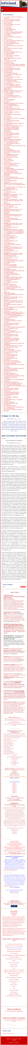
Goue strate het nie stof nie (14, 981)
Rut (14, 988)
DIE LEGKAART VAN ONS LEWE (14, 800)
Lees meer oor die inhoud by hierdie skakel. (13, 661)
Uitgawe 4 (14, 787)
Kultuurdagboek (17, 443)
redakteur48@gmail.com (14, 775)
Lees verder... (14, 906)
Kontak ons (11, 1042)
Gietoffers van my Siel (14, 893)
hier (24, 609)
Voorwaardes (16, 1042)
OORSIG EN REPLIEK (14, 778)
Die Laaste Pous (14, 984)
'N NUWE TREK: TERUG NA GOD (17, 853)
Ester (14, 968)
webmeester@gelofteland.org (14, 722)
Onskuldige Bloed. (18, 687)
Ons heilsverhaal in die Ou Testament (14, 959)
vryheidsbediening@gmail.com (10, 870)
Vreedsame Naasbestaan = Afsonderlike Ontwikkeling (14, 955)
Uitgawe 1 (14, 783)
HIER (21, 631)
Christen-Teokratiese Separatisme (14, 951)
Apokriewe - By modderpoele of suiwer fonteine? (14, 970)
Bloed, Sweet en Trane (8, 713)
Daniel (14, 960)
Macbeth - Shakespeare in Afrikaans (14, 977)
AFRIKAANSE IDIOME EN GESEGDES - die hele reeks (15, 1020)
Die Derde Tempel (14, 975)
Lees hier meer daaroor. (18, 671)
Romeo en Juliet (14, 966)
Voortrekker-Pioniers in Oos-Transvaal (14, 995)
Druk (2, 438)
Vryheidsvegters (7, 678)
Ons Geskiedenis (14, 992)
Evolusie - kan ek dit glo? (14, 962)
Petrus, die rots (14, 964)
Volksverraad (8, 947)
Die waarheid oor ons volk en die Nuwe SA (14, 946)
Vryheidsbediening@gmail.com (15, 757)
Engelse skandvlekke (14, 994)
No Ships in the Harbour (14, 957)
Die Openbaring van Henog (14, 973)
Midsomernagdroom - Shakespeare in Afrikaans (14, 971)
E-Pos (5, 438)
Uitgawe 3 (14, 785)
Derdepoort (14, 983)
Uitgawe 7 (14, 791)
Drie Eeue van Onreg (14, 990)
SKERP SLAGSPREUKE (17, 1011)
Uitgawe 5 (14, 788)
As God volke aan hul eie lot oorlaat (14, 944)
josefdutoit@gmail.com (13, 852)
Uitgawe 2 (14, 784)
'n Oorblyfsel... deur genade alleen (14, 949)
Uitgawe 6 (14, 789)
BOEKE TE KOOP (14, 901)
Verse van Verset (14, 953)
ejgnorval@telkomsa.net (9, 599)
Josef (14, 986)
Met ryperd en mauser (14, 979)
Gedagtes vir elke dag (17, 418)
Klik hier (4, 928)
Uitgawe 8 (14, 792)
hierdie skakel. (14, 608)
